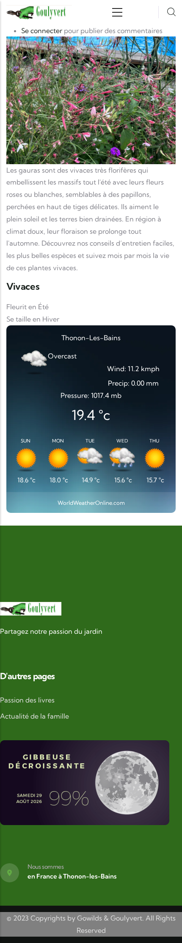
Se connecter (41, 30)
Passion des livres (27, 700)
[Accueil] (39, 12)
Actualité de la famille (34, 716)
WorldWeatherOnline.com (91, 502)
